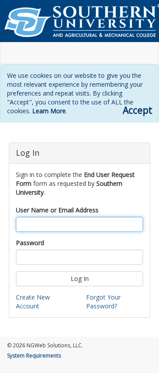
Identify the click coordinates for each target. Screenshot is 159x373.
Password (30, 242)
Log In (80, 278)
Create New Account (33, 301)
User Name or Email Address (57, 210)
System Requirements (34, 355)
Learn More (49, 111)
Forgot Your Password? (103, 301)
